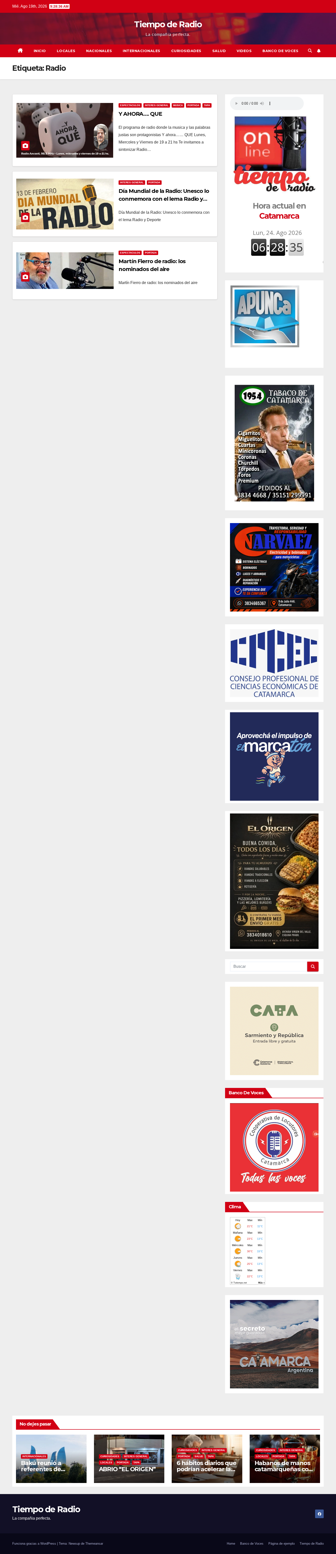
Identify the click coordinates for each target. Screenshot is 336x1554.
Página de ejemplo (281, 1543)
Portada (193, 105)
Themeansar (94, 1543)
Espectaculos (130, 105)
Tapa (207, 105)
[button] (310, 51)
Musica (178, 105)
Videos (244, 51)
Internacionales (141, 51)
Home (231, 1543)
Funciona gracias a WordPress (34, 1543)
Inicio (40, 51)
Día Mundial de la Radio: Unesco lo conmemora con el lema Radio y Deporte (164, 199)
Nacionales (99, 51)
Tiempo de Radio (168, 24)
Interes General (156, 105)
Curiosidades (186, 51)
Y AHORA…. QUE (140, 114)
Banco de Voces (280, 51)
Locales (66, 51)
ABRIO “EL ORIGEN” (127, 1469)
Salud (219, 51)
